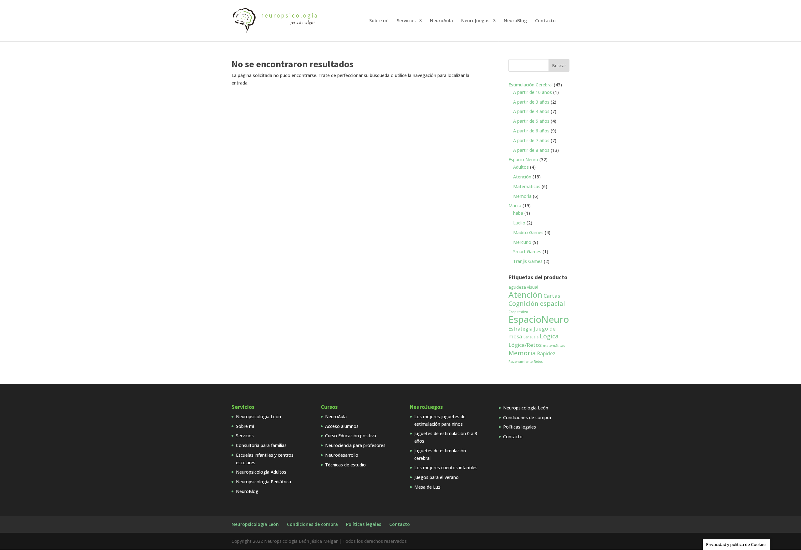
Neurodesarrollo (341, 455)
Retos (538, 361)
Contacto (545, 20)
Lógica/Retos (525, 344)
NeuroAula (441, 20)
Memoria (522, 353)
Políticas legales (519, 427)
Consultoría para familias (261, 445)
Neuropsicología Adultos (261, 472)
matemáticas (554, 345)
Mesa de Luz (427, 487)
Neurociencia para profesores (355, 445)
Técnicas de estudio (345, 465)
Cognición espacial (536, 303)
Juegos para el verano (436, 477)
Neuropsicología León (258, 416)
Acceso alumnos (342, 426)
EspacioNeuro (538, 319)
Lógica (549, 336)
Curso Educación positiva (350, 436)
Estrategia (520, 329)
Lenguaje (530, 337)
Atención (525, 294)
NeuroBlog (515, 20)
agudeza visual (523, 287)
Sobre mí (379, 20)
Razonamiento (520, 361)
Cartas (551, 295)
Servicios (406, 20)
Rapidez (546, 353)
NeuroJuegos (475, 20)
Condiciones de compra (527, 417)
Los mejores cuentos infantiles (445, 467)
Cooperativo (518, 312)
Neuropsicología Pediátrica (263, 482)
